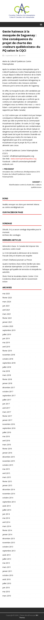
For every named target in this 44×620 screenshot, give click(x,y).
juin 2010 (6, 587)
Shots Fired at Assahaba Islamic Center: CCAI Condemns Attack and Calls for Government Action (20, 279)
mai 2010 (6, 591)
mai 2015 (6, 469)
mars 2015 (6, 477)
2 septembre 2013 (11, 55)
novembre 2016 (8, 424)
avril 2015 (6, 473)
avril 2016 (6, 440)
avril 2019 (6, 346)
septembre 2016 (8, 428)
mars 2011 (6, 567)
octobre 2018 (7, 359)
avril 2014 (6, 522)
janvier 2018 (7, 383)
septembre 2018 (8, 363)
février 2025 (7, 297)
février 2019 (7, 350)
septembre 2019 (8, 330)
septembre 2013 (8, 551)
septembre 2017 (8, 395)
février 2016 (7, 448)
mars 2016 (6, 444)
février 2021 (7, 318)
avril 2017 (6, 408)
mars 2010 (6, 596)
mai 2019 (6, 342)
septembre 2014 (8, 502)
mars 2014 (6, 526)
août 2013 (6, 555)
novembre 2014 (8, 493)
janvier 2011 (7, 571)
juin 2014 (6, 514)
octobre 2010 (7, 575)
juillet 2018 (6, 367)
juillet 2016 (6, 432)
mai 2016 (6, 436)
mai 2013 (6, 563)
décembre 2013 (8, 538)
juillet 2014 (6, 510)
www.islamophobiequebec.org (23, 159)
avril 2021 (6, 310)
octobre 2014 (7, 497)
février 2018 (7, 379)
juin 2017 (6, 404)
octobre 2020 (7, 326)
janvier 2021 (7, 322)
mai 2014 (6, 518)
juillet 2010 (6, 583)
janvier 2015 (7, 485)
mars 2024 (6, 301)
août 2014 (6, 506)
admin (23, 55)
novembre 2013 (8, 542)
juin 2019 (6, 338)
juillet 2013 (6, 559)
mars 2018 (6, 375)
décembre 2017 (8, 387)
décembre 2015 (8, 457)
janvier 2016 (7, 453)
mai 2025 (6, 293)
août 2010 (6, 579)
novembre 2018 (8, 355)
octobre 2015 (7, 465)
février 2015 (7, 481)
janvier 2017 (7, 420)
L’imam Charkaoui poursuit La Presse (17, 260)
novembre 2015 (8, 461)
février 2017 (7, 416)
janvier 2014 (7, 534)
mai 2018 (6, 371)
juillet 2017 (6, 400)
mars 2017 (6, 412)
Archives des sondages (11, 235)
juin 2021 (6, 306)
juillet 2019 (6, 334)
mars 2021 (6, 314)
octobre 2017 (7, 391)
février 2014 (7, 530)
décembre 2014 (8, 489)
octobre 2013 (7, 547)
